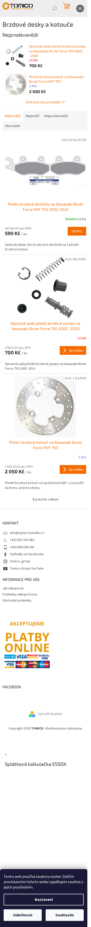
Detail (77, 231)
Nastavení (44, 899)
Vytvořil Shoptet (50, 714)
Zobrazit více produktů (43, 102)
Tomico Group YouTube (27, 568)
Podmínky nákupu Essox (19, 594)
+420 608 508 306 (22, 547)
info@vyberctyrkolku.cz (27, 533)
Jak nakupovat (13, 588)
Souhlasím (64, 915)
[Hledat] (54, 8)
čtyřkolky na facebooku (27, 554)
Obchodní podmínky (17, 600)
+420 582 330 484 (22, 540)
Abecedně (12, 126)
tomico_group (20, 561)
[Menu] (80, 8)
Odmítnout (23, 915)
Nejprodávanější (56, 116)
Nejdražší (32, 116)
